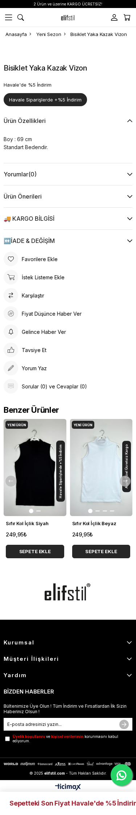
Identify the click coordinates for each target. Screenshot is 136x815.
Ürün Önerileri (23, 196)
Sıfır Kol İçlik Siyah (27, 523)
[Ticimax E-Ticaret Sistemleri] (68, 787)
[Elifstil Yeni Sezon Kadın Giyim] (68, 17)
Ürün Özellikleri (25, 120)
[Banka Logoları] (68, 764)
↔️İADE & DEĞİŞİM (29, 240)
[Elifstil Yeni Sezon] (68, 592)
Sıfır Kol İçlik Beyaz (94, 523)
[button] (31, 511)
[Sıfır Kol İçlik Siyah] (35, 467)
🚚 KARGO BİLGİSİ (29, 218)
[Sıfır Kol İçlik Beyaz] (101, 467)
